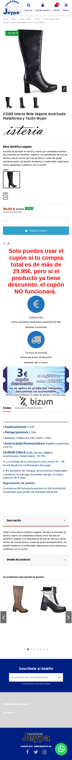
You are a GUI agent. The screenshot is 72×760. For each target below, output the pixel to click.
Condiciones (36, 317)
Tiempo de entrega (36, 352)
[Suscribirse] (59, 677)
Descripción (14, 520)
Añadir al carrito (38, 230)
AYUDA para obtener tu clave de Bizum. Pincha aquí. (36, 394)
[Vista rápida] (31, 591)
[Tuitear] (8, 243)
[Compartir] (4, 243)
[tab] (36, 521)
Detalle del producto (18, 559)
